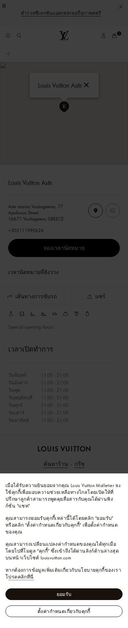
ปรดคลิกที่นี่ (20, 577)
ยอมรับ (64, 594)
